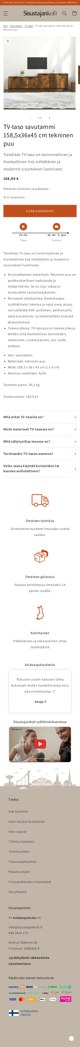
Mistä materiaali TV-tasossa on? (28, 429)
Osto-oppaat (17, 831)
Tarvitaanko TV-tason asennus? (28, 453)
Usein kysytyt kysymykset (27, 821)
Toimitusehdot (19, 851)
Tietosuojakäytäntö (22, 861)
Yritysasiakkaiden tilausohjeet (30, 882)
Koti (5, 25)
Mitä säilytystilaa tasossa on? (26, 441)
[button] (5, 13)
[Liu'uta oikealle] (49, 118)
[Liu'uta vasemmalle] (30, 118)
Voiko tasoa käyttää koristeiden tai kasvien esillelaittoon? (31, 468)
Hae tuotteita (18, 811)
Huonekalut (16, 25)
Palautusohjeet (19, 872)
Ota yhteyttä (17, 892)
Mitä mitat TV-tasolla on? (23, 417)
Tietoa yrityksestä (21, 841)
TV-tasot (29, 25)
